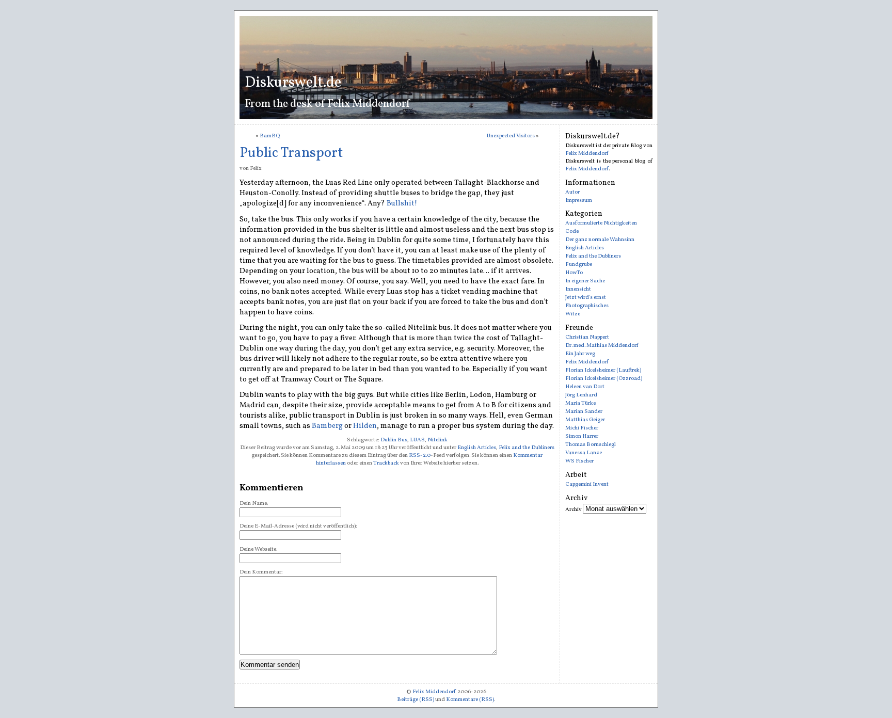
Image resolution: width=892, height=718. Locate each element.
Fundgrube (578, 264)
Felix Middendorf (587, 153)
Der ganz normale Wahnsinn (599, 240)
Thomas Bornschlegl (590, 445)
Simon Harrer (581, 436)
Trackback (386, 463)
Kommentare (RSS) (470, 700)
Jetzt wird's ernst (585, 297)
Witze (572, 314)
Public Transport (291, 153)
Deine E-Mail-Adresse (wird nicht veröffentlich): (298, 526)
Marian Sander (583, 412)
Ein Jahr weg (580, 354)
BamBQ (270, 136)
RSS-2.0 (420, 455)
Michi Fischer (581, 428)
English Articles (476, 448)
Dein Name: (254, 503)
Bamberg (327, 426)
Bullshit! (402, 203)
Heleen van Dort (584, 387)
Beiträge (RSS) (415, 700)
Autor (572, 192)
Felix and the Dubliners (526, 448)
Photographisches (587, 306)
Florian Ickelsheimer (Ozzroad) (603, 378)
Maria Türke (580, 403)
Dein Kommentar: (261, 572)
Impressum (578, 200)
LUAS (417, 440)
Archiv (573, 510)
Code (572, 231)
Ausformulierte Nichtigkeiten (601, 223)
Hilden (365, 426)
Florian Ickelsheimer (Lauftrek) (603, 370)
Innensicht (578, 289)
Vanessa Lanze (583, 453)
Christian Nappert (587, 337)
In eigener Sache (585, 281)
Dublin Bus (393, 440)
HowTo (574, 273)
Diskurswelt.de (293, 83)
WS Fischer (579, 461)
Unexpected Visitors (511, 136)
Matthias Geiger (585, 420)
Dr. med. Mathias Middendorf (602, 345)
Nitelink (437, 440)
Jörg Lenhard (581, 395)
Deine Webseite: (259, 549)
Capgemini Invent (587, 484)
